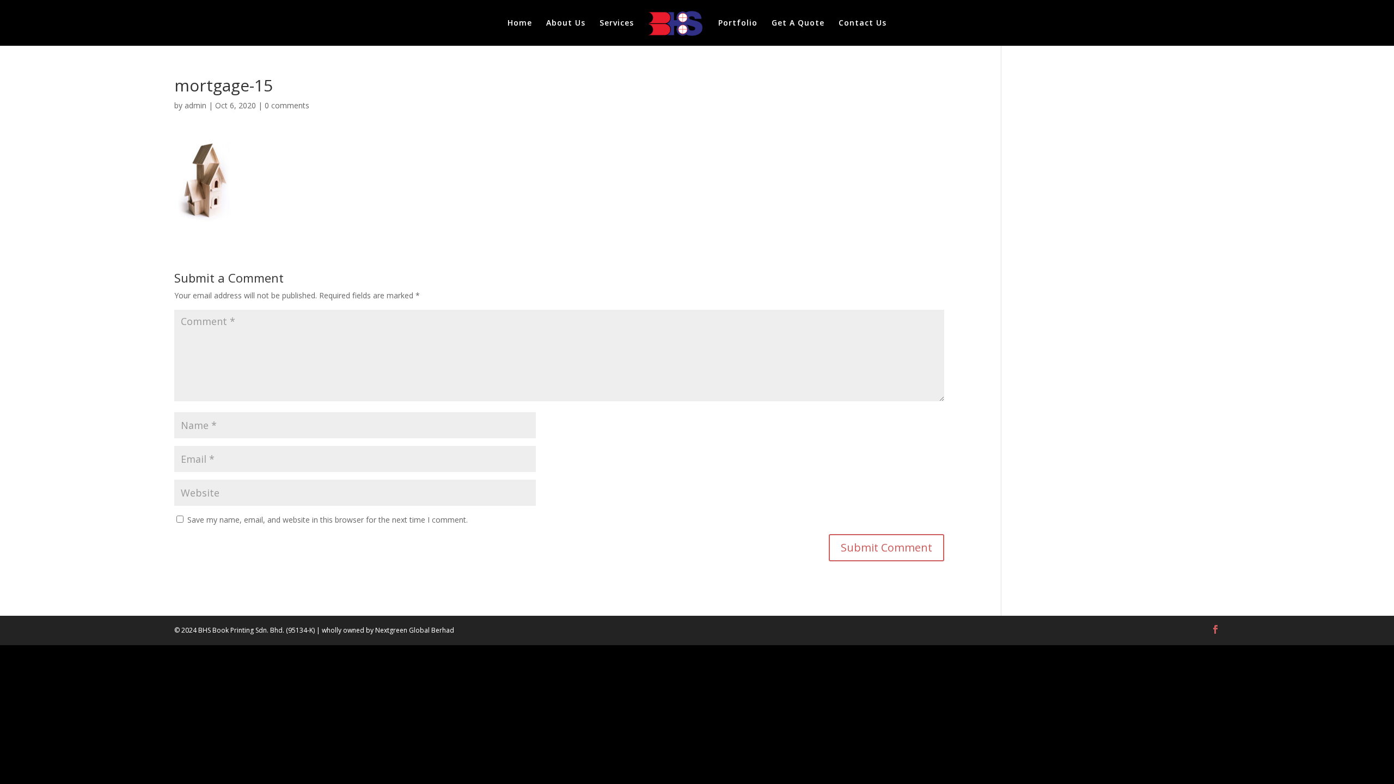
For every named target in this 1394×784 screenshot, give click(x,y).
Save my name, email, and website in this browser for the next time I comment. (327, 519)
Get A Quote (798, 23)
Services (617, 23)
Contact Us (862, 23)
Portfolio (737, 23)
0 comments (287, 105)
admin (195, 105)
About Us (565, 23)
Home (520, 23)
